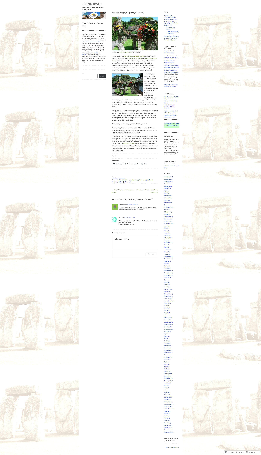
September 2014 (168, 275)
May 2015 (166, 266)
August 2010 (167, 383)
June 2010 (167, 388)
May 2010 (166, 390)
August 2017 (167, 245)
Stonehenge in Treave (135, 59)
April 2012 (167, 341)
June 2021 (166, 193)
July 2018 (166, 228)
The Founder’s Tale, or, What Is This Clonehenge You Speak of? (171, 23)
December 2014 (168, 270)
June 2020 (167, 200)
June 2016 (166, 252)
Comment (151, 254)
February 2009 (168, 425)
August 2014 (167, 278)
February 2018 (168, 238)
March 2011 (167, 371)
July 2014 (166, 280)
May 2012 (166, 338)
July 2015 (166, 263)
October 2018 (168, 221)
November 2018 (168, 219)
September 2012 (168, 329)
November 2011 (168, 353)
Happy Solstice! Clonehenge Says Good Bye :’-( (170, 101)
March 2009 (167, 423)
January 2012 (167, 348)
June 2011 (166, 364)
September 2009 (168, 409)
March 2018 (167, 235)
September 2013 (168, 301)
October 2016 (168, 249)
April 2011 (167, 369)
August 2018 (167, 226)
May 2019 (166, 210)
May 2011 (166, 367)
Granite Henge (143, 180)
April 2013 (167, 313)
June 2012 (166, 336)
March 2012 (167, 343)
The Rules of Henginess (170, 19)
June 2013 (166, 308)
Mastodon (84, 55)
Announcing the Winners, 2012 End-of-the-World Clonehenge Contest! (171, 38)
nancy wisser (122, 178)
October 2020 (168, 198)
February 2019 (168, 212)
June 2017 (166, 247)
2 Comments (127, 182)
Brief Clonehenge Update (171, 97)
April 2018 (167, 233)
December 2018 (168, 217)
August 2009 (167, 411)
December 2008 (168, 430)
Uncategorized (123, 180)
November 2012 (168, 324)
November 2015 (168, 259)
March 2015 (167, 268)
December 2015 (168, 256)
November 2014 (168, 273)
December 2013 (168, 294)
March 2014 (167, 287)
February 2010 (168, 397)
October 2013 (168, 299)
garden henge (134, 180)
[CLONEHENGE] (94, 15)
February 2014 (168, 289)
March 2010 (167, 395)
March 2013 (167, 315)
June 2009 (167, 416)
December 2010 (168, 378)
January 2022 (167, 188)
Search (83, 73)
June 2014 (166, 282)
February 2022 (168, 186)
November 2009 (168, 404)
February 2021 (168, 195)
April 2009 (167, 420)
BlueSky (96, 53)
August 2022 (167, 184)
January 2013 (167, 320)
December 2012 (168, 322)
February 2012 (168, 345)
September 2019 (168, 207)
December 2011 (168, 350)
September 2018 (168, 224)
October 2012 (167, 327)
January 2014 (167, 292)
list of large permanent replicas (134, 56)
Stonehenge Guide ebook (171, 58)
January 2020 (167, 205)
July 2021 (166, 191)
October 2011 (167, 355)
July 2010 (166, 385)
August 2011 (167, 360)
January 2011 (167, 376)
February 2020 (168, 203)
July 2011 (166, 362)
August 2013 (167, 303)
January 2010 (167, 399)
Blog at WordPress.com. (172, 448)
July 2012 (166, 334)
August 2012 (167, 331)
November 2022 (168, 181)
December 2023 (168, 179)
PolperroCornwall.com (125, 52)
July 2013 (166, 306)
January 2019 (167, 214)
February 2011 (168, 374)
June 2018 (166, 231)
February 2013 (168, 317)
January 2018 (167, 240)
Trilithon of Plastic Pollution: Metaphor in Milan (169, 107)
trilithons (120, 182)
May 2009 (167, 418)
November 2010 (168, 381)
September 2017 (168, 242)
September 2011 (168, 357)
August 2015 (167, 261)
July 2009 (166, 413)
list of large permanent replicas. (92, 42)
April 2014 (167, 285)
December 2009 (168, 402)
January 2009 (168, 428)
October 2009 (168, 406)
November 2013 (168, 296)
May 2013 (166, 310)
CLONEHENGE (92, 4)
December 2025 (168, 177)
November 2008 (168, 432)
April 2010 (167, 392)
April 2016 (167, 254)
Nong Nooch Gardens (128, 143)
